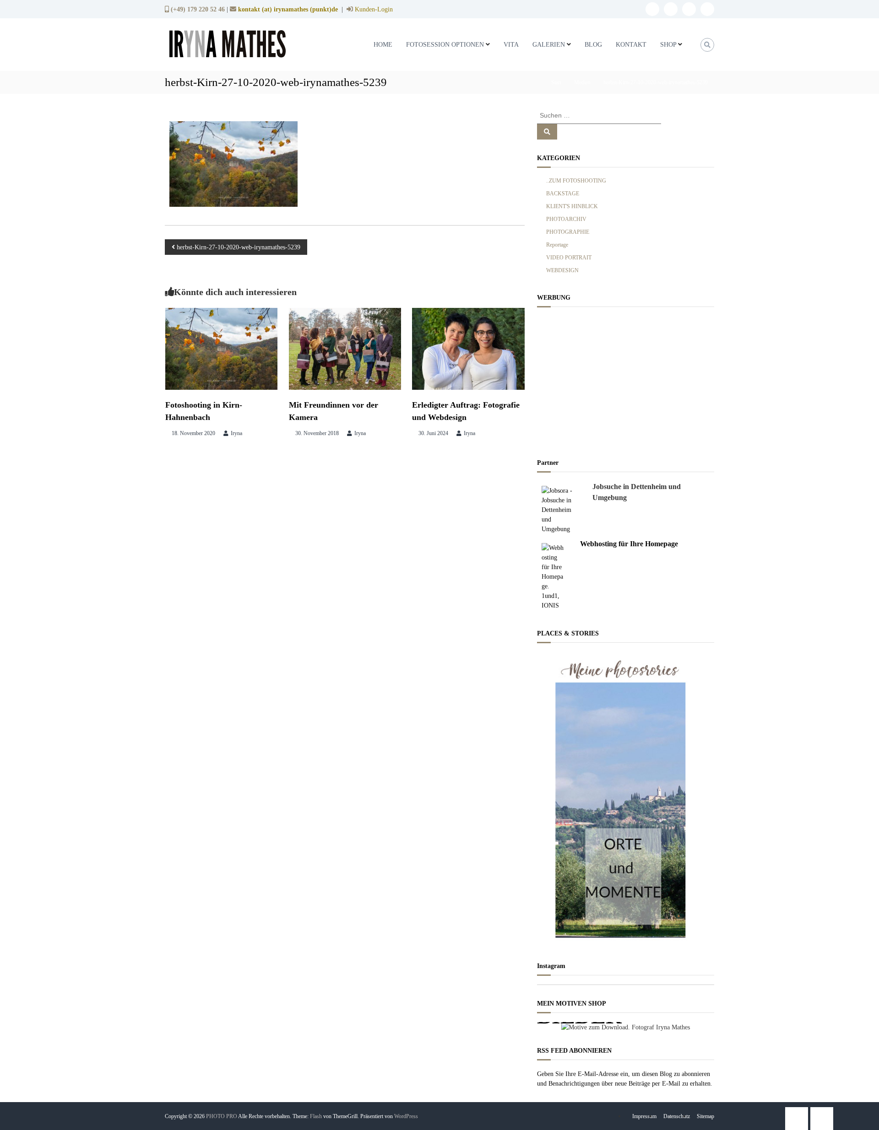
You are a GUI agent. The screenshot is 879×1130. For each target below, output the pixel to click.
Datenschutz (676, 1116)
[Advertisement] (625, 380)
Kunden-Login (373, 9)
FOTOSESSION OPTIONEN (445, 44)
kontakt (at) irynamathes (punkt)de (288, 9)
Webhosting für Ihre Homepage (629, 544)
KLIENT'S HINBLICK (572, 206)
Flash (316, 1116)
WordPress (406, 1116)
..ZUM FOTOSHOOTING (576, 181)
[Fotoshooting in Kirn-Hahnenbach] (221, 348)
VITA (511, 44)
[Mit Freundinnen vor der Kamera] (345, 348)
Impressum (644, 1116)
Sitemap (705, 1116)
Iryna (236, 433)
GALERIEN (548, 44)
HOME (383, 44)
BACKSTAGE (562, 193)
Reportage (557, 245)
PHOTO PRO (221, 1116)
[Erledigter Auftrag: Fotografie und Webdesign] (468, 348)
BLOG (593, 44)
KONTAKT (631, 44)
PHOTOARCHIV (566, 219)
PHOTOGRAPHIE (567, 232)
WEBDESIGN (562, 270)
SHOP (668, 44)
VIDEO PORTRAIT (568, 257)
